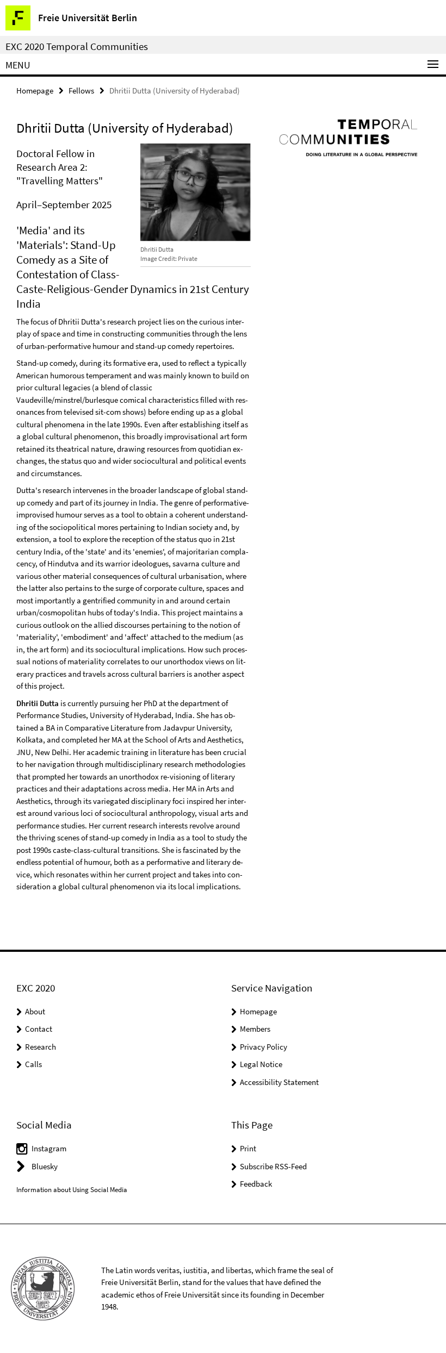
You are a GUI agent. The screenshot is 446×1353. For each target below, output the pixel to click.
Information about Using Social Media (71, 1189)
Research (40, 1047)
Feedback (256, 1184)
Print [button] (248, 1148)
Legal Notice (261, 1064)
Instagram (49, 1148)
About (35, 1011)
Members (255, 1029)
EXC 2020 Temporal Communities (76, 46)
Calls (33, 1064)
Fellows (81, 90)
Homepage (34, 90)
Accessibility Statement (279, 1082)
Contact (38, 1029)
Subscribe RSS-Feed (273, 1166)
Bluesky (45, 1166)
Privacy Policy (263, 1047)
